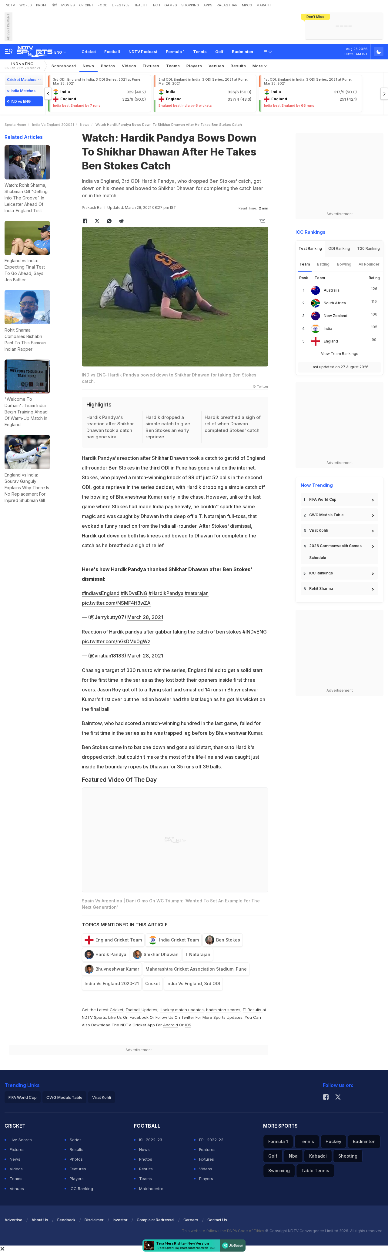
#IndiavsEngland (100, 593)
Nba (293, 1156)
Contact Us (217, 1220)
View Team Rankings (339, 353)
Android (170, 1024)
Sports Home (15, 124)
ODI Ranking (339, 248)
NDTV (10, 5)
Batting (323, 264)
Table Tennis (315, 1170)
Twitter (187, 1017)
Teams (16, 1178)
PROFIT (42, 5)
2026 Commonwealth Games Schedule (335, 551)
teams (173, 65)
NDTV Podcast (143, 51)
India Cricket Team (179, 939)
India (328, 328)
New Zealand (335, 315)
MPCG (247, 5)
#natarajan (197, 593)
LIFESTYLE (120, 5)
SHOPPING (190, 5)
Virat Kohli (318, 530)
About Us (40, 1220)
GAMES (170, 5)
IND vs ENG (22, 66)
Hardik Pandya (110, 954)
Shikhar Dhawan (161, 954)
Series (76, 1139)
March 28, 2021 (145, 617)
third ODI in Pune (168, 468)
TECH (155, 5)
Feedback (66, 1220)
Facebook (139, 1017)
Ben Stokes (228, 939)
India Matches (23, 91)
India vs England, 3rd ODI (193, 983)
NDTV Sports (94, 1017)
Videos (129, 65)
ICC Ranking (81, 1188)
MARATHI (264, 5)
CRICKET (86, 5)
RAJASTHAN (227, 5)
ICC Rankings (321, 573)
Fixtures (151, 65)
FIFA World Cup (322, 499)
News (88, 65)
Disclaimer (94, 1220)
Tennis (200, 51)
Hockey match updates (182, 1009)
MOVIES (68, 5)
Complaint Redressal (155, 1220)
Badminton (242, 51)
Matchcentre (151, 1188)
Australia (332, 290)
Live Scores (21, 1139)
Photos (108, 65)
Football (112, 51)
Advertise (13, 1220)
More (258, 65)
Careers (190, 1220)
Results (238, 65)
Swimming (279, 1170)
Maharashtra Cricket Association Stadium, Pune (196, 968)
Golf (219, 51)
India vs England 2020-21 (112, 983)
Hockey (333, 1141)
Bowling (344, 264)
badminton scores (223, 1009)
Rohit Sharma (321, 588)
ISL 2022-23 (150, 1139)
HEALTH (140, 5)
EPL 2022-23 (211, 1139)
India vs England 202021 (53, 124)
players (194, 65)
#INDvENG (254, 632)
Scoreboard (64, 65)
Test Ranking (310, 248)
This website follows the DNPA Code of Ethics (223, 1231)
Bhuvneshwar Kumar (117, 968)
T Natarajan (197, 954)
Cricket (89, 51)
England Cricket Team (118, 939)
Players (77, 1178)
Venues (216, 65)
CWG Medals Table (326, 515)
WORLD (25, 5)
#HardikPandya (166, 593)
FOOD (103, 5)
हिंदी (54, 5)
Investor (120, 1220)
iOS (188, 1024)
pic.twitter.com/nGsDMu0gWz (116, 641)
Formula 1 (175, 51)
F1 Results (253, 1009)
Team (304, 264)
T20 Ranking (368, 248)
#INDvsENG (134, 593)
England (331, 341)
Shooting (347, 1156)
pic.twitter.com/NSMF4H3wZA (116, 603)
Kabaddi (318, 1156)
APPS (207, 5)
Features (78, 1168)
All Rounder (369, 264)
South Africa (335, 303)
